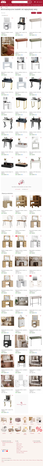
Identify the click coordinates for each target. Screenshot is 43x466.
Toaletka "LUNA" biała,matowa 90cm (36, 171)
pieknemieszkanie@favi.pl (8, 442)
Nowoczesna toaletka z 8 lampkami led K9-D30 (10, 290)
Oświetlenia (15, 5)
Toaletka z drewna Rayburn (6, 230)
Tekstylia (10, 5)
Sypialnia (18, 433)
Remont (20, 5)
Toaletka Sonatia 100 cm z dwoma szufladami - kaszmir (11, 369)
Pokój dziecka (25, 434)
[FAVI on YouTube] (7, 451)
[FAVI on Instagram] (4, 451)
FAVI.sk (14, 460)
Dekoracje (6, 5)
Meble (2, 5)
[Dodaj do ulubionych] (41, 58)
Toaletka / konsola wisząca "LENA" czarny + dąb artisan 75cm (26, 171)
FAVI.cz (11, 460)
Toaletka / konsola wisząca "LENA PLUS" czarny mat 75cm (12, 171)
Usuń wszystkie (17, 189)
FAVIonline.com (4, 458)
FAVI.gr (41, 460)
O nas (17, 442)
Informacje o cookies (20, 452)
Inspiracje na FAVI (19, 446)
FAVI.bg (38, 460)
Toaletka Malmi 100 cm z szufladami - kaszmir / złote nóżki (12, 330)
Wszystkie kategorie (37, 5)
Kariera (4, 445)
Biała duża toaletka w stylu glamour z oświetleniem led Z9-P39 (27, 290)
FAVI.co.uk (34, 460)
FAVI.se (30, 460)
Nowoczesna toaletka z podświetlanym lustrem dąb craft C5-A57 (13, 310)
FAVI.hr (24, 460)
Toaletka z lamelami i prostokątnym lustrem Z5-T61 (25, 250)
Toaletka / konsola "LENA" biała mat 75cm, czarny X (10, 132)
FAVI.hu (21, 460)
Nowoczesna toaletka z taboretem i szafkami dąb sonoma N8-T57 (27, 210)
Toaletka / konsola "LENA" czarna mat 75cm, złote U (25, 112)
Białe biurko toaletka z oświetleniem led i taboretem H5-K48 (12, 32)
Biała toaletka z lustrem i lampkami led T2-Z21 (10, 72)
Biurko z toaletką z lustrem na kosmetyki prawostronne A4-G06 (27, 72)
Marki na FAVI (18, 445)
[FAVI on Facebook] (3, 451)
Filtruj (40, 12)
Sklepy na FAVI (19, 443)
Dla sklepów (18, 449)
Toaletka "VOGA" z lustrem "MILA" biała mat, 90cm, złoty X (12, 409)
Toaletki (6, 7)
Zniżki (39, 433)
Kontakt (4, 443)
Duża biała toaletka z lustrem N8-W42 (22, 389)
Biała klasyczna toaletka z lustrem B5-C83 (23, 92)
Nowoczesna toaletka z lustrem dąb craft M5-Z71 (10, 270)
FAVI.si (3, 461)
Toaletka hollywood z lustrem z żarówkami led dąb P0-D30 (12, 210)
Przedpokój (32, 433)
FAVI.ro (18, 460)
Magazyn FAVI (18, 448)
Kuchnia (23, 5)
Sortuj (34, 12)
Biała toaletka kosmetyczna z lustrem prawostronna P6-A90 (12, 112)
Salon (32, 5)
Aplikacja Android (38, 442)
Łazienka (28, 5)
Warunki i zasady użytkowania (21, 451)
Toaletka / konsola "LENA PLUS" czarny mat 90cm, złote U (12, 92)
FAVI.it (27, 460)
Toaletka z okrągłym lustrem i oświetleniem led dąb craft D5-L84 (13, 250)
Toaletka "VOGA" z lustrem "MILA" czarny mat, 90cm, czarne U (26, 32)
